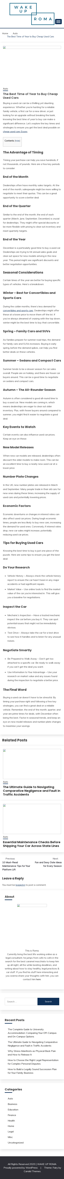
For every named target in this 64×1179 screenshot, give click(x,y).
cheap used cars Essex (15, 131)
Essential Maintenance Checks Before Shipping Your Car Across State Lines (31, 844)
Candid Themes (32, 1171)
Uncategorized (16, 1142)
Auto (5, 88)
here (38, 979)
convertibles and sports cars (18, 310)
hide (17, 140)
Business (12, 1104)
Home (11, 1125)
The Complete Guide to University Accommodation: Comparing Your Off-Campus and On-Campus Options (32, 1033)
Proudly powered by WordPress (21, 1167)
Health (11, 1120)
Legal (11, 1131)
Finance (12, 1115)
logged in (20, 884)
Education (13, 1109)
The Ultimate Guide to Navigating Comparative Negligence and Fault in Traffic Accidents (31, 791)
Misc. (10, 1137)
